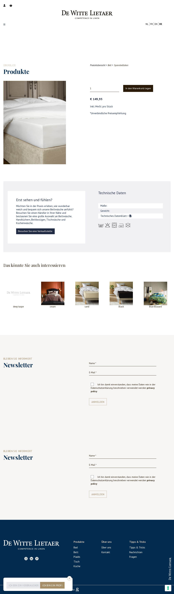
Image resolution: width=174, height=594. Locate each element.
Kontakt (105, 552)
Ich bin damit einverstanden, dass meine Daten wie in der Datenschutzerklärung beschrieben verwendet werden (123, 388)
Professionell (157, 565)
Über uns (106, 547)
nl (147, 24)
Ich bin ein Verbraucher (24, 585)
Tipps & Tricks (137, 547)
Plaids (77, 556)
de (160, 24)
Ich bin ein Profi (52, 585)
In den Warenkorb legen (138, 88)
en (156, 24)
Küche (77, 566)
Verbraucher (157, 576)
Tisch (77, 561)
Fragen (133, 556)
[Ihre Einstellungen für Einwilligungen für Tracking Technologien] (168, 588)
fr (151, 24)
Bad (76, 547)
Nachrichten (135, 552)
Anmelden (98, 402)
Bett (76, 552)
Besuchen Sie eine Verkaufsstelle (35, 231)
